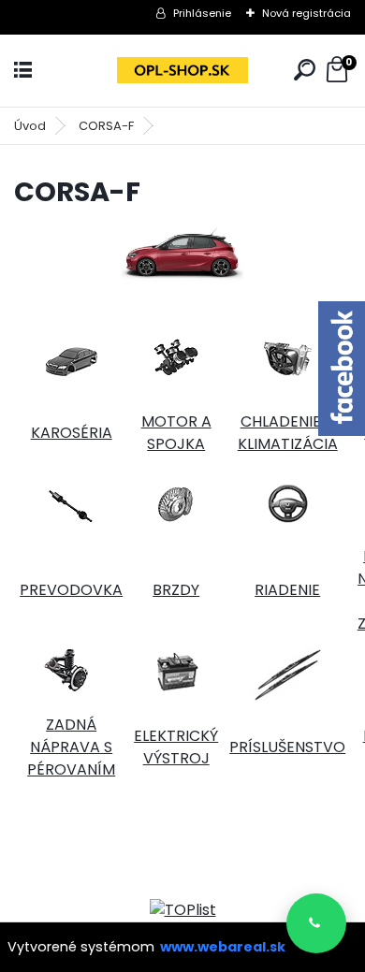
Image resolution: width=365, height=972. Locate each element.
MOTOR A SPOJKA (176, 433)
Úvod (30, 126)
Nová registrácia (306, 13)
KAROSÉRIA (71, 432)
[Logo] (182, 70)
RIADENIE (287, 590)
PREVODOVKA (71, 590)
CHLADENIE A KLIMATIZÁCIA (288, 433)
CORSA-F (106, 126)
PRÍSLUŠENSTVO (287, 747)
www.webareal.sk (222, 946)
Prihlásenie (202, 13)
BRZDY (176, 590)
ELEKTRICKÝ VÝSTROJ (176, 747)
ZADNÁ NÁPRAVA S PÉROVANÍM (71, 747)
